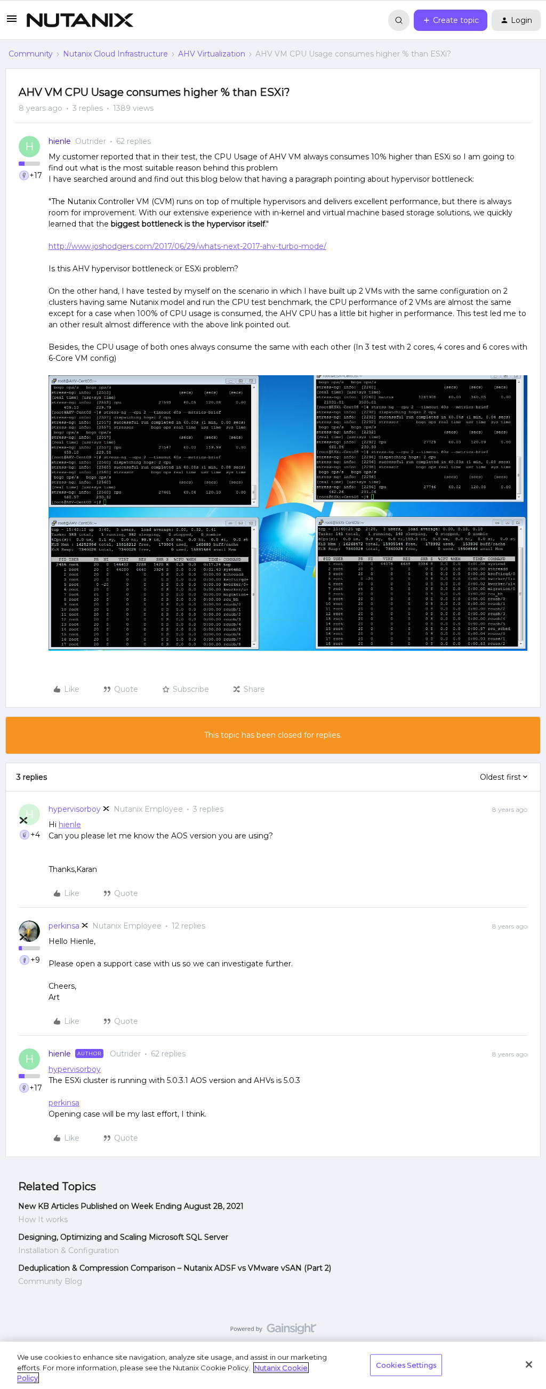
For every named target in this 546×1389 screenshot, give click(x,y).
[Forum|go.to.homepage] (80, 20)
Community (31, 54)
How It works (43, 1219)
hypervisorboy (75, 809)
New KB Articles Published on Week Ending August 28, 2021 (131, 1206)
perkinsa (64, 926)
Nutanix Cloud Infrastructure (115, 54)
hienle (60, 141)
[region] (273, 1365)
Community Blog (50, 1281)
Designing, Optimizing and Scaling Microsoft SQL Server (123, 1237)
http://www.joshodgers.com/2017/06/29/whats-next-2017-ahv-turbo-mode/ (187, 246)
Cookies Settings (406, 1364)
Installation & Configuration (68, 1250)
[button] (11, 22)
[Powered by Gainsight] (273, 1331)
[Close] (529, 1364)
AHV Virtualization (211, 54)
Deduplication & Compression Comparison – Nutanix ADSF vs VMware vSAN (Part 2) (174, 1268)
